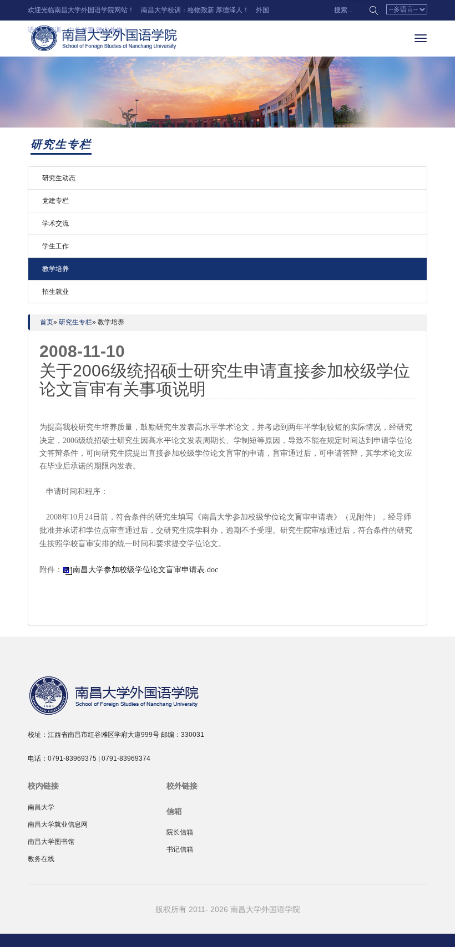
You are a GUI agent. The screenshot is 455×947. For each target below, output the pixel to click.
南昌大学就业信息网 (58, 824)
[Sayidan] (105, 38)
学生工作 (55, 246)
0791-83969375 (72, 758)
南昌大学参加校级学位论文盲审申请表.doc (145, 570)
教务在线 (41, 859)
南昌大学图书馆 (51, 842)
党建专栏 (55, 201)
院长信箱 (179, 832)
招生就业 (55, 292)
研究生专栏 (75, 322)
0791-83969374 (126, 758)
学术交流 (55, 223)
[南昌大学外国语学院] (139, 694)
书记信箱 (179, 849)
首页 (46, 322)
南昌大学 (41, 807)
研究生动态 (58, 178)
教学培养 (55, 269)
